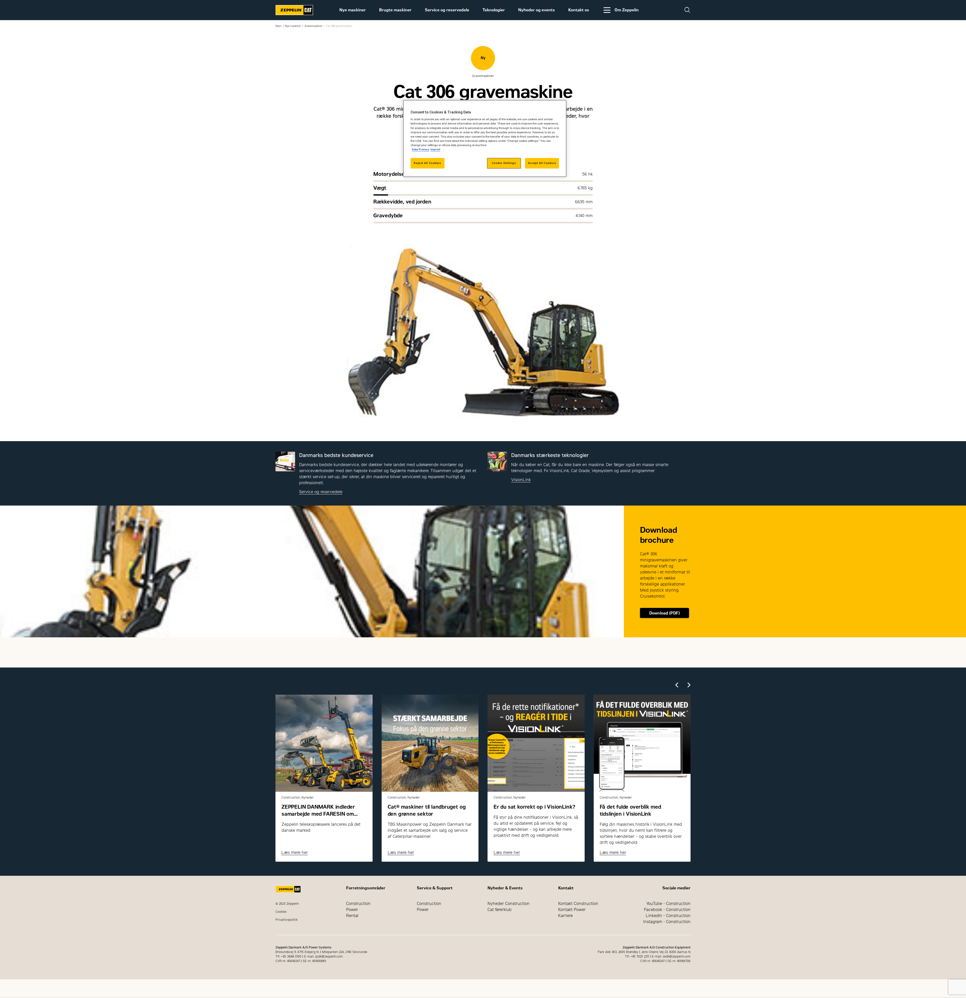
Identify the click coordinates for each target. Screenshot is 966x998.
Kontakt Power (572, 909)
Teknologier (493, 10)
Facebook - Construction (667, 909)
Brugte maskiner (395, 10)
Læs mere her (294, 852)
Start (278, 26)
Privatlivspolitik (286, 920)
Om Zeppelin (627, 10)
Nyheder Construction (509, 903)
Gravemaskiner (314, 26)
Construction (358, 903)
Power (352, 909)
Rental (352, 915)
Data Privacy (420, 149)
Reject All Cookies (427, 163)
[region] (485, 138)
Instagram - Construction (667, 921)
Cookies (281, 911)
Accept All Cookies (542, 163)
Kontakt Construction (578, 903)
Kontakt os (578, 10)
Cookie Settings (504, 163)
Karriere (565, 915)
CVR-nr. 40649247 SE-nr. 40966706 (665, 961)
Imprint (435, 149)
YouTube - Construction (668, 903)
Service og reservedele (447, 10)
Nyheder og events (536, 10)
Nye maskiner (352, 10)
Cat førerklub (500, 909)
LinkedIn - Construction (668, 915)
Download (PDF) (664, 613)
